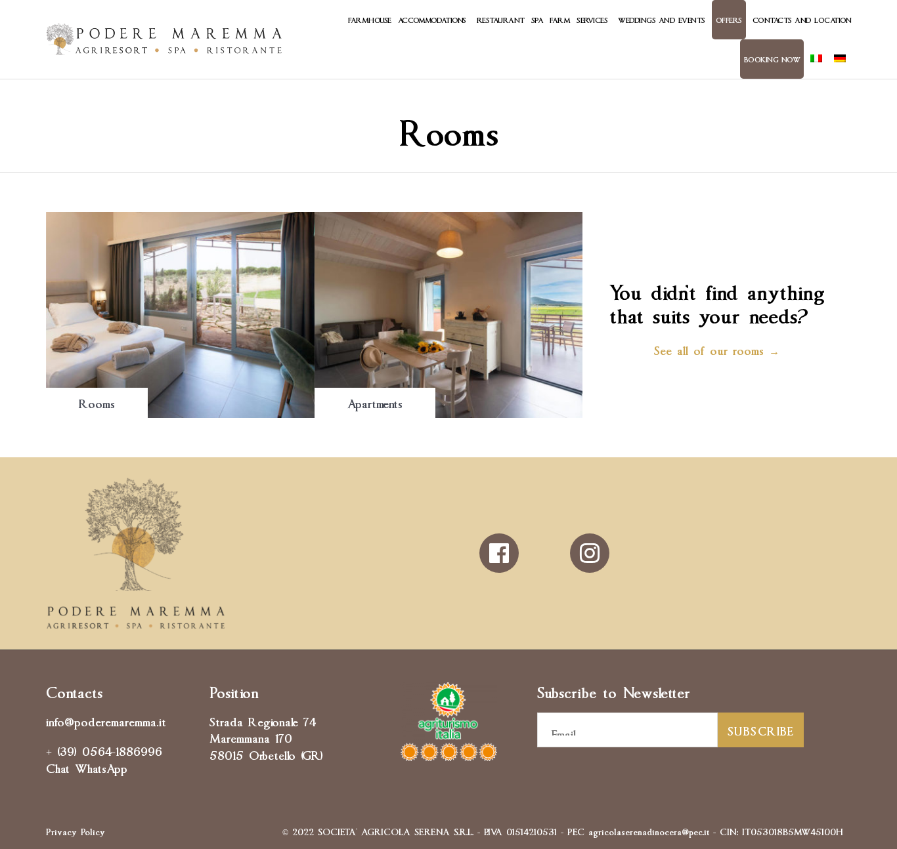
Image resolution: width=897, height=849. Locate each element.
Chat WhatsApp (86, 767)
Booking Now (772, 58)
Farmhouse (369, 19)
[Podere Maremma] (164, 39)
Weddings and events (661, 19)
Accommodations (432, 19)
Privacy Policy (75, 831)
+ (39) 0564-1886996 (104, 750)
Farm (560, 19)
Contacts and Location (802, 19)
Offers (729, 19)
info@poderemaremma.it (106, 720)
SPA (537, 19)
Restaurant (501, 19)
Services (592, 19)
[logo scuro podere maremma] (135, 624)
